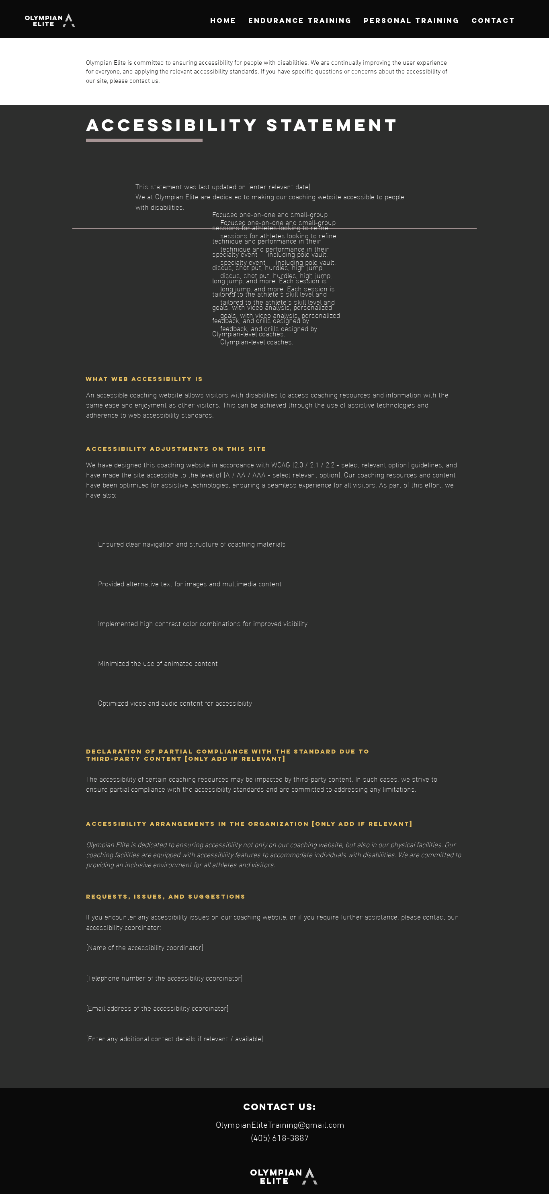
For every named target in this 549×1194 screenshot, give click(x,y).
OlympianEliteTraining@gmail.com (280, 1125)
